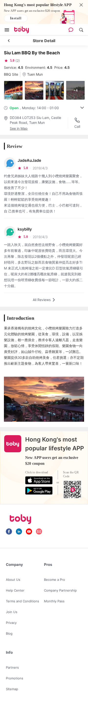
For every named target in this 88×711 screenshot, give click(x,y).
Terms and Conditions (22, 601)
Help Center (15, 590)
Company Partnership (60, 590)
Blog (9, 633)
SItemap (12, 689)
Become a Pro (54, 580)
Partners (12, 667)
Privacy (11, 623)
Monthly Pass (54, 601)
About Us (13, 580)
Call (77, 126)
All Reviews (42, 300)
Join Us (11, 612)
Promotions (14, 678)
